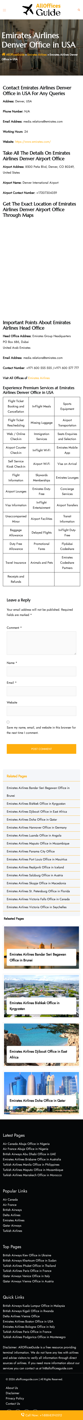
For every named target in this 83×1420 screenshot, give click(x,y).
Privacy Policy (15, 1398)
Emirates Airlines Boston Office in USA (28, 1321)
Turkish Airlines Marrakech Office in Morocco (32, 1175)
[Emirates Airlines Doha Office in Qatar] (41, 1092)
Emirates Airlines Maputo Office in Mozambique (38, 843)
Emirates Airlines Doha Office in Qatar (32, 819)
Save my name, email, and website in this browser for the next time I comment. (41, 730)
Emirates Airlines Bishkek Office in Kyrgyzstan (36, 803)
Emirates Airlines (37, 55)
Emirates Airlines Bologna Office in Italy (29, 1326)
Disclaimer (12, 1393)
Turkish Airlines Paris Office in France (27, 1271)
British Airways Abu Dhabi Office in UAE (29, 1154)
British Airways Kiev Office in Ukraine (27, 1255)
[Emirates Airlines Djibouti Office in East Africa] (41, 1044)
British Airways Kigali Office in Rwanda (28, 1311)
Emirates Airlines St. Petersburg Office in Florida (38, 891)
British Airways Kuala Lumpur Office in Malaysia (34, 1305)
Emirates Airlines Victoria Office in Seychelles (36, 907)
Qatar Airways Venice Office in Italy (26, 1276)
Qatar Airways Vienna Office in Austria (28, 1281)
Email (12, 682)
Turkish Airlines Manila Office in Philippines (31, 1164)
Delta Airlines (11, 1215)
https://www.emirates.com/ (33, 141)
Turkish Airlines (12, 1231)
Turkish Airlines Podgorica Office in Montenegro (34, 1337)
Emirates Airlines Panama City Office (31, 851)
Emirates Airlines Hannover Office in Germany (37, 827)
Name (12, 663)
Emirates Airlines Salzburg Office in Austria (35, 875)
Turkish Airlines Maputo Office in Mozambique (33, 1170)
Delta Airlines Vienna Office (21, 1316)
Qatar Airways (12, 1225)
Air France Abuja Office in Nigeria (25, 1149)
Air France (9, 1205)
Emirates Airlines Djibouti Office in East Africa (37, 811)
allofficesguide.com (27, 1379)
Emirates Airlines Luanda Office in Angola (34, 835)
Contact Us (13, 1403)
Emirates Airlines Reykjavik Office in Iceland (35, 867)
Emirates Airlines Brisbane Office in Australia (32, 1159)
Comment (14, 627)
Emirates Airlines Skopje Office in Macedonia (36, 883)
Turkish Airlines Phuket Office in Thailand (29, 1265)
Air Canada (10, 1199)
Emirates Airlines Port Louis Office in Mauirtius (37, 859)
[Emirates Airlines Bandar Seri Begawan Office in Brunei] (41, 947)
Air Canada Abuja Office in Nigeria (26, 1144)
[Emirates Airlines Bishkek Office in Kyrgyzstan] (41, 995)
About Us (12, 1388)
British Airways (12, 1210)
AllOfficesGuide (15, 55)
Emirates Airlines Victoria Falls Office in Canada (38, 899)
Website (12, 702)
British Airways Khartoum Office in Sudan (29, 1260)
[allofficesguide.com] (41, 9)
